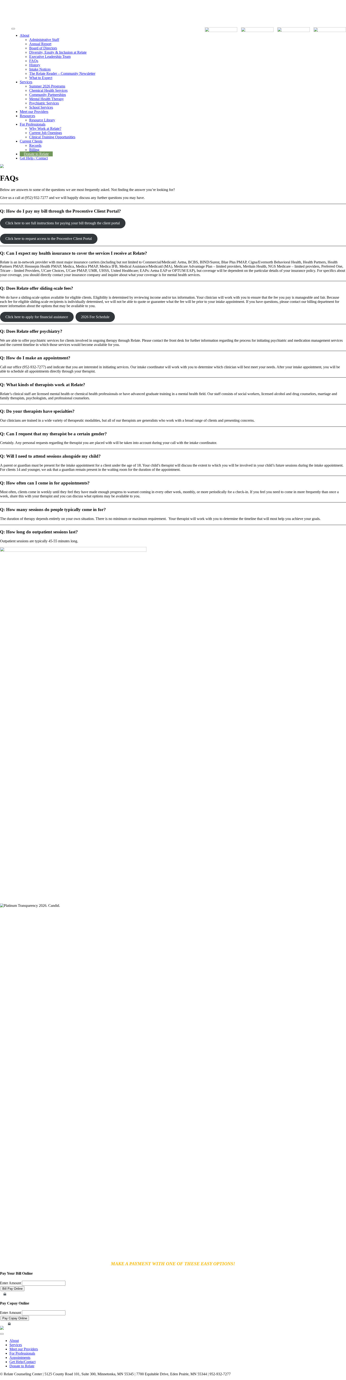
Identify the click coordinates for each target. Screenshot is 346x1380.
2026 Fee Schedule (95, 317)
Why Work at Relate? (45, 129)
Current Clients (31, 141)
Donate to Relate (36, 154)
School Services (41, 107)
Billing (34, 150)
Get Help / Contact (34, 158)
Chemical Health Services (48, 90)
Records (35, 145)
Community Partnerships (47, 95)
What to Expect (40, 78)
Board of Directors (43, 48)
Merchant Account (15, 1294)
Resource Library (42, 120)
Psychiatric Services (44, 103)
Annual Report (40, 44)
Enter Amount (10, 1283)
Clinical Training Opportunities (52, 137)
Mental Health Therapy (46, 99)
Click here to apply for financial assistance (36, 317)
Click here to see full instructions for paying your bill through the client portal (62, 223)
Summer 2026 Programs (47, 86)
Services (26, 82)
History (34, 65)
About (24, 35)
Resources (27, 116)
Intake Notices (40, 69)
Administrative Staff (44, 40)
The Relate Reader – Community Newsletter (62, 73)
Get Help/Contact (22, 1362)
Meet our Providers (34, 112)
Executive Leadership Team (50, 57)
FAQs (33, 61)
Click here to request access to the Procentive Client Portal (48, 239)
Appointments (19, 1358)
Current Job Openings (45, 133)
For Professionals (32, 124)
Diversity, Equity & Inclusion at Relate (58, 52)
